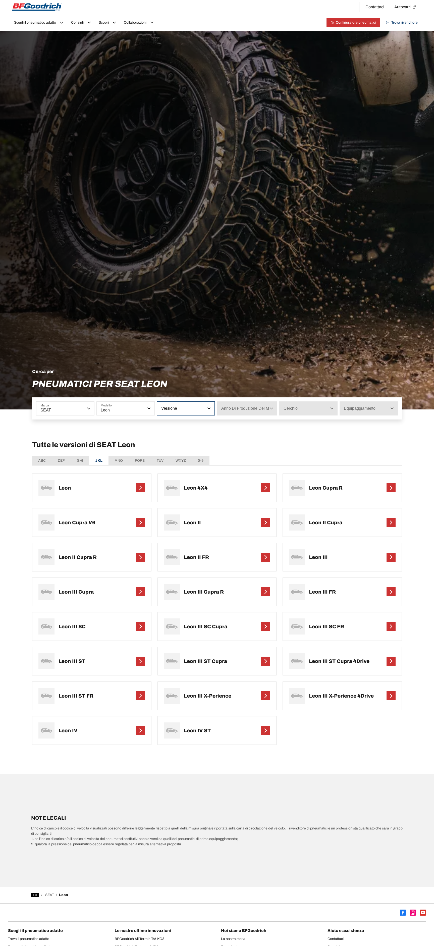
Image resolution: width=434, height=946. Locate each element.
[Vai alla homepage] (37, 7)
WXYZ (181, 460)
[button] (88, 408)
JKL (98, 460)
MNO (119, 460)
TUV (160, 460)
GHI (80, 460)
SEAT (49, 895)
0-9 (200, 460)
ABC (42, 460)
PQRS (140, 460)
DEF (61, 460)
